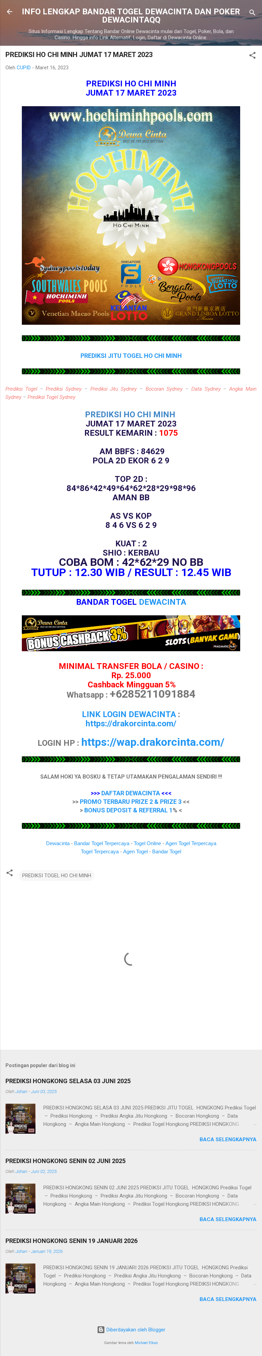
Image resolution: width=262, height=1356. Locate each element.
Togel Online (147, 843)
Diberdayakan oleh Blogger (135, 1330)
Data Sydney (206, 389)
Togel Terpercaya (100, 851)
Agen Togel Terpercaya (190, 843)
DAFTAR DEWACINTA (130, 793)
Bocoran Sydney (164, 389)
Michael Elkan (146, 1343)
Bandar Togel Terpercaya (101, 843)
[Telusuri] (252, 13)
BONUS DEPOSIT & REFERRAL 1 (128, 810)
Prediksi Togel (21, 389)
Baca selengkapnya (228, 1139)
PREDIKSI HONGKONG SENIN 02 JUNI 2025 (65, 1160)
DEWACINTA (162, 602)
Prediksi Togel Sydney (51, 397)
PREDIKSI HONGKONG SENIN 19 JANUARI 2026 (71, 1240)
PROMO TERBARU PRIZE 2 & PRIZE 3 (130, 801)
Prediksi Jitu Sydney (113, 389)
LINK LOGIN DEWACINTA (129, 714)
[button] (252, 56)
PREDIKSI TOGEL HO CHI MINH (56, 875)
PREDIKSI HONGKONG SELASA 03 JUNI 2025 (68, 1081)
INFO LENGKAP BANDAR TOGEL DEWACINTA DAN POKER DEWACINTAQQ (131, 16)
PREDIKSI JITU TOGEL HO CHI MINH (131, 355)
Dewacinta (58, 843)
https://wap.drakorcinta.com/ (152, 742)
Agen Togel (135, 851)
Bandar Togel (166, 851)
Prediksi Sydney (64, 389)
